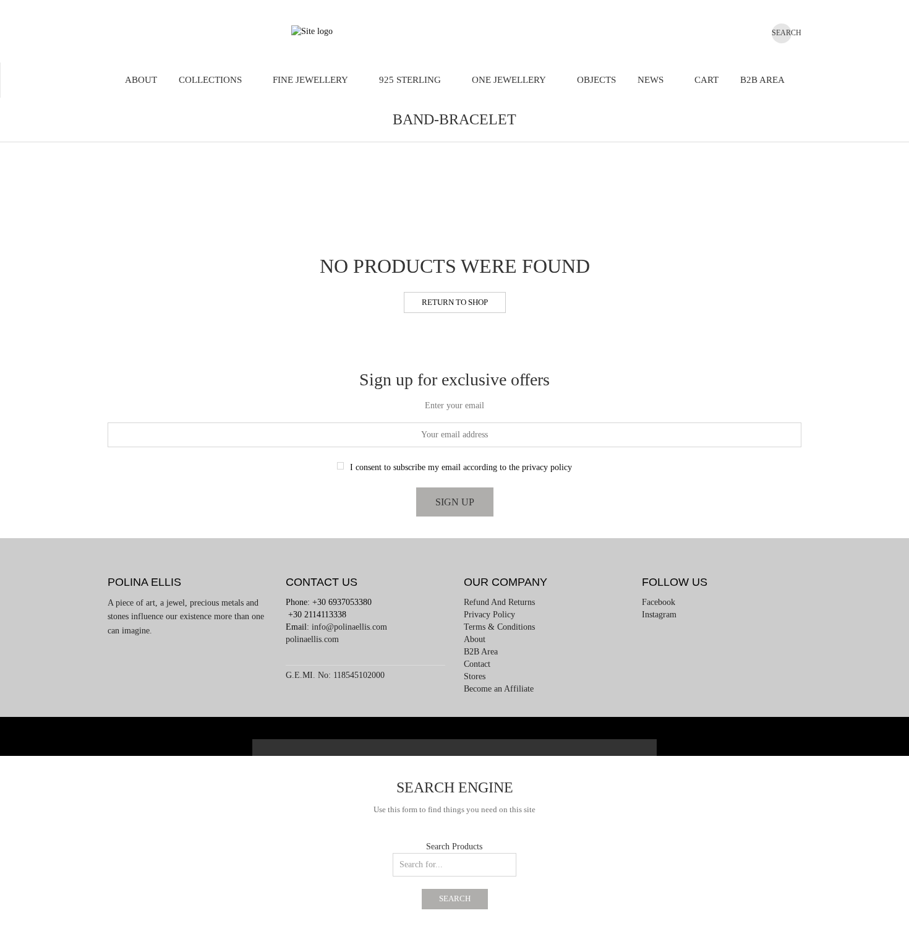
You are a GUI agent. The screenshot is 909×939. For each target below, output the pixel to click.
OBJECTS (596, 80)
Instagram (659, 614)
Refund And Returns (499, 602)
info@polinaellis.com (349, 627)
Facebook (658, 602)
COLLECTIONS (210, 80)
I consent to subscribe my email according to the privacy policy (461, 467)
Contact (477, 664)
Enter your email (454, 405)
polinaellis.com (312, 639)
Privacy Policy (489, 614)
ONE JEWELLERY (509, 80)
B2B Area (762, 80)
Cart (706, 80)
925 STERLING (410, 80)
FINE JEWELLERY (310, 80)
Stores (474, 676)
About (141, 80)
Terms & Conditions (499, 627)
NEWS (651, 80)
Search (455, 898)
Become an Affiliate (499, 688)
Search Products (454, 846)
